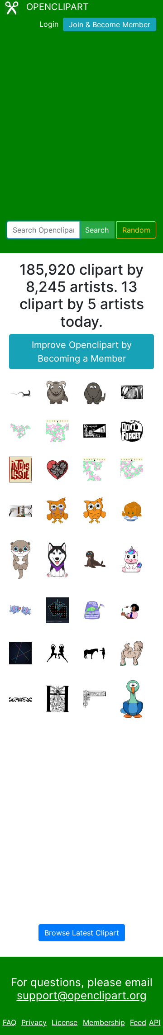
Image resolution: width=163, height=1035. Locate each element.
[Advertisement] (81, 128)
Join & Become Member (109, 24)
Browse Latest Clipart (81, 932)
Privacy (34, 1022)
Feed (138, 1022)
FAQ (9, 1022)
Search (97, 229)
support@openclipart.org (82, 995)
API (154, 1022)
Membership (104, 1022)
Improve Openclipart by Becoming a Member (82, 351)
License (64, 1022)
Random (136, 229)
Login (48, 24)
